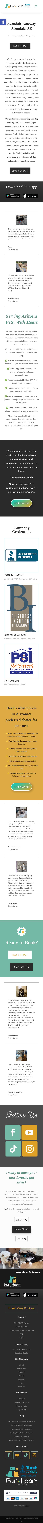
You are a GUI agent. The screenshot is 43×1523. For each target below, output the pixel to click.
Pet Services (21, 1392)
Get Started (21, 503)
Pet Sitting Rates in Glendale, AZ (21, 1425)
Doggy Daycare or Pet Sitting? (21, 1429)
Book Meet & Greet (21, 1308)
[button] (3, 22)
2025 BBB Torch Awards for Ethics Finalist (21, 1422)
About (21, 1365)
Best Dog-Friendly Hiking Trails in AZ (21, 1433)
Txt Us (20, 1239)
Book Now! (20, 45)
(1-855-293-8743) (21, 1327)
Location (21, 1387)
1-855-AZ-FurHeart (23, 1323)
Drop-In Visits (21, 1406)
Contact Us (21, 966)
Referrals (21, 1379)
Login (21, 1338)
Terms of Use (14, 1518)
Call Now (20, 1220)
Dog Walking (21, 1409)
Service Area (21, 1368)
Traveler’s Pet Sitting (21, 1402)
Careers (22, 1376)
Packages (21, 1399)
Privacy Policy (8, 1518)
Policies (21, 1372)
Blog (21, 1383)
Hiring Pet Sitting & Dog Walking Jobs (21, 1440)
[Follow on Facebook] (13, 1132)
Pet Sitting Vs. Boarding (21, 1437)
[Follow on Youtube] (29, 1132)
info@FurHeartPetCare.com (24, 1330)
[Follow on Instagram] (30, 1149)
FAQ (21, 1334)
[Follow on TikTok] (13, 1149)
